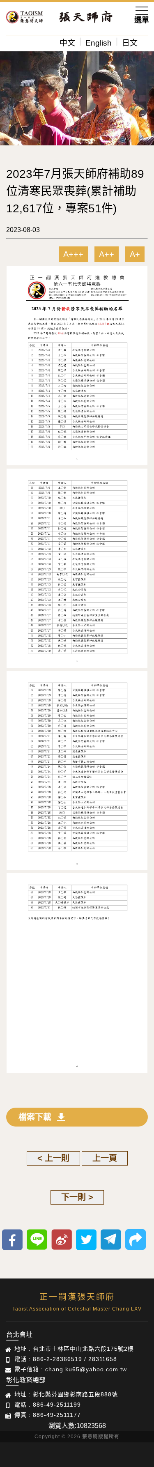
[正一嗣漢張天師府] (24, 18)
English (98, 43)
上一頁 (104, 1158)
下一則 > (77, 1197)
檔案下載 (34, 1117)
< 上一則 (53, 1158)
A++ (106, 254)
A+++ (73, 254)
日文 (130, 43)
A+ (135, 254)
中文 (67, 43)
